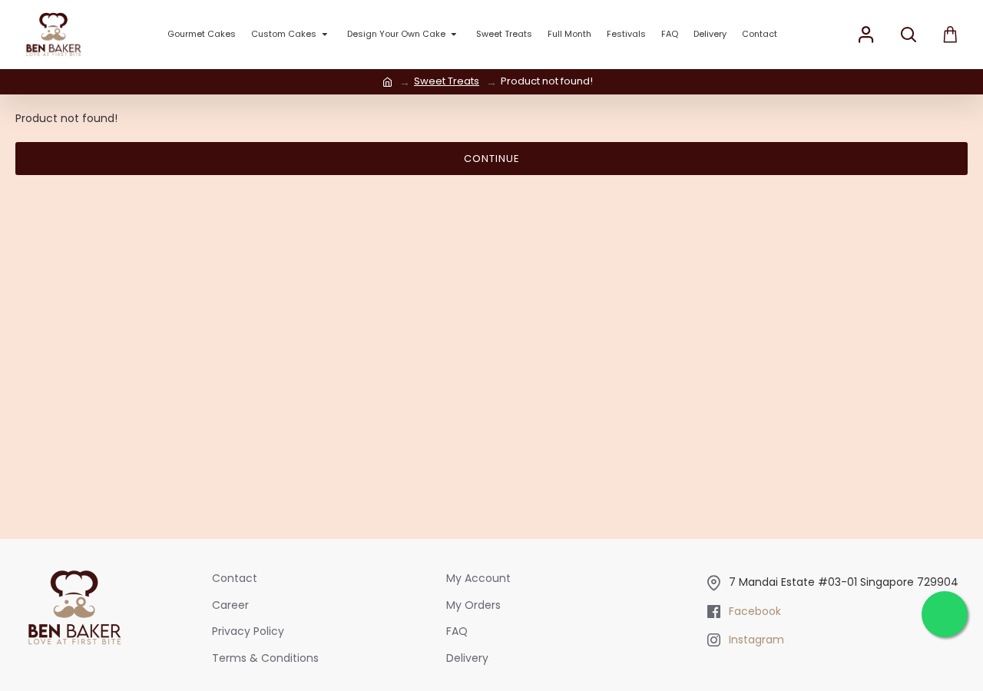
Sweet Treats (446, 81)
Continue (492, 158)
